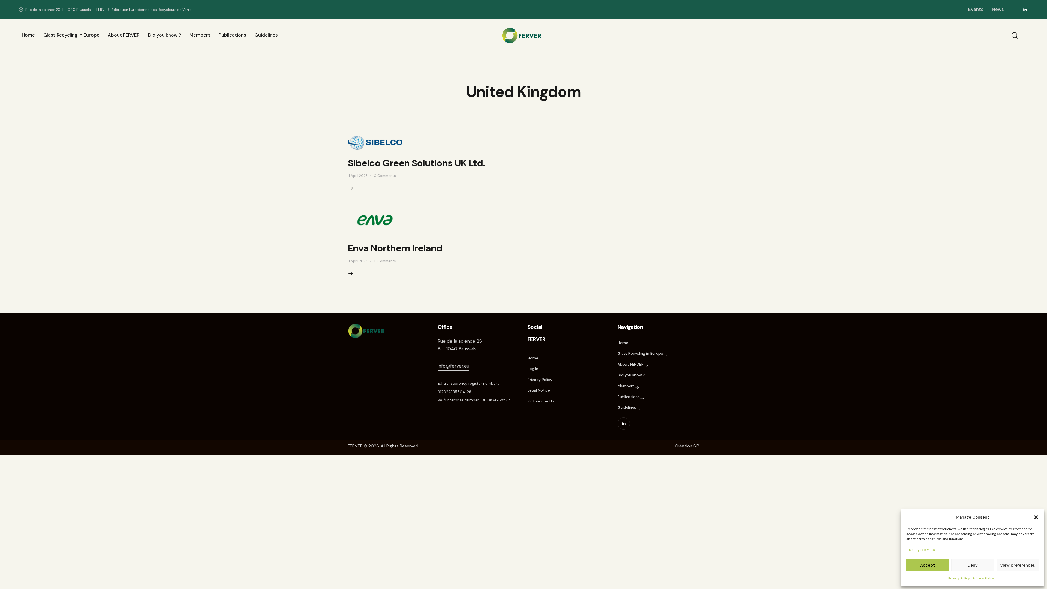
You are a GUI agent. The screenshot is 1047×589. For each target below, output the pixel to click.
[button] (1036, 517)
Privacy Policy (959, 578)
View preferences (1017, 565)
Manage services (922, 550)
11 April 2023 (358, 175)
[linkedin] (1025, 10)
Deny (973, 565)
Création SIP (687, 446)
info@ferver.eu (453, 366)
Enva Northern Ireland (395, 248)
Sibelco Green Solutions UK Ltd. (416, 163)
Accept (927, 565)
